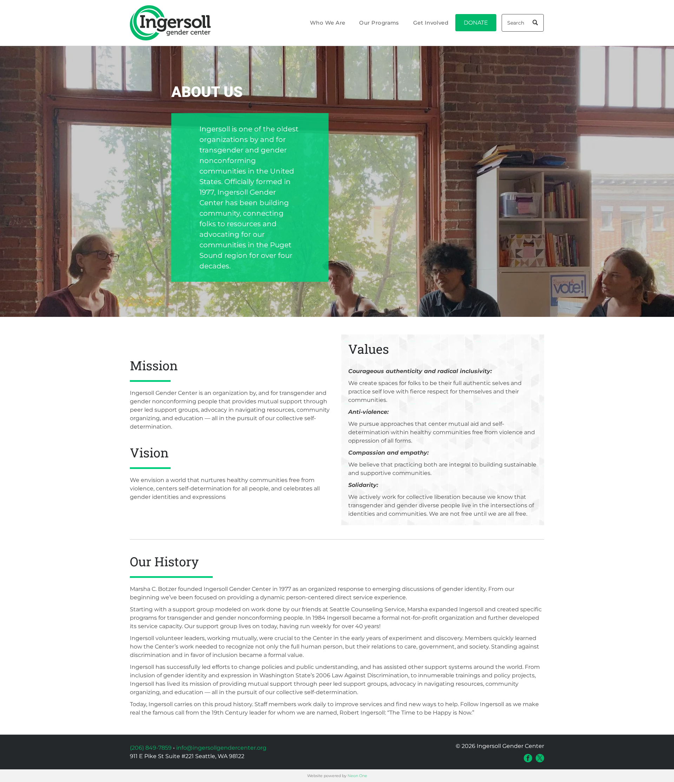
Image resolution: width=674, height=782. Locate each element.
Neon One (357, 775)
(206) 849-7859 (151, 747)
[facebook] (528, 758)
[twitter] (540, 758)
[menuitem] (327, 23)
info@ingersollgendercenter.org (221, 747)
